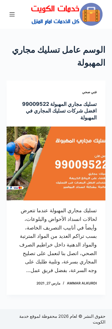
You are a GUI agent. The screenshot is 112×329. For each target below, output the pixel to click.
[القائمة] (12, 14)
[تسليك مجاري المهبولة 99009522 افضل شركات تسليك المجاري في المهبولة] (56, 163)
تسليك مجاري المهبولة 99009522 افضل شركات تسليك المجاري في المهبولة (59, 110)
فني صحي (89, 92)
